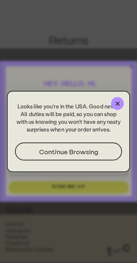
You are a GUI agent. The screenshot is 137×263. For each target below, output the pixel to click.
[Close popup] (117, 103)
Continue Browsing (68, 151)
